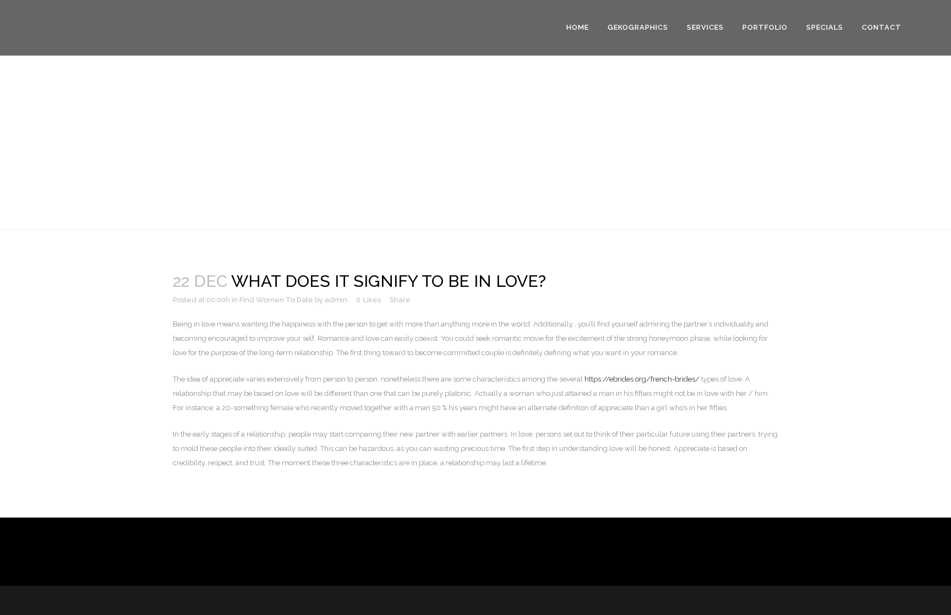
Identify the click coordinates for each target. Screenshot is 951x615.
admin (336, 300)
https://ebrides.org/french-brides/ (641, 379)
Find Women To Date (276, 300)
